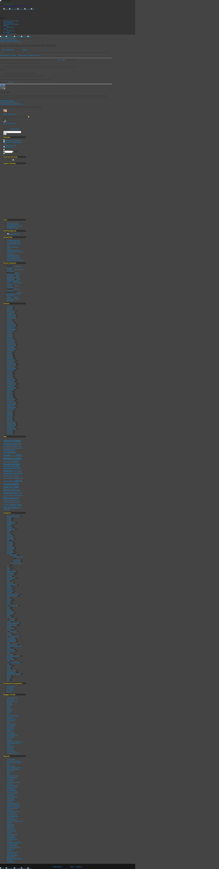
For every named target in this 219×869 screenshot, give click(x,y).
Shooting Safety (11, 639)
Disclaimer (6, 32)
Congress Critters (9, 450)
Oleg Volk (9, 740)
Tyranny (12, 504)
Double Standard (11, 464)
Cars (8, 532)
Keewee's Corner (11, 724)
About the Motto (8, 22)
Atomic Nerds (11, 766)
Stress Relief (10, 649)
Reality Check (10, 824)
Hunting (9, 589)
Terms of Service (11, 34)
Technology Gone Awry (13, 656)
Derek (8, 712)
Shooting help (11, 638)
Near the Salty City (12, 735)
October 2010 (11, 406)
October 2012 (11, 367)
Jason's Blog (10, 795)
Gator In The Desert (12, 785)
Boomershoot (7, 448)
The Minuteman (8, 4)
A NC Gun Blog (11, 759)
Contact (5, 29)
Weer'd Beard (11, 857)
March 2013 (10, 358)
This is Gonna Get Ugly (13, 242)
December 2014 (11, 324)
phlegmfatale (11, 279)
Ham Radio (10, 583)
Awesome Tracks (10, 443)
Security (6, 500)
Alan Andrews (11, 686)
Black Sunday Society (13, 769)
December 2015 (11, 315)
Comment (13, 55)
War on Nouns (10, 507)
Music (8, 609)
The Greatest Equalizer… (14, 240)
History (9, 586)
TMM (3, 49)
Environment (10, 548)
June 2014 (9, 334)
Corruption (7, 461)
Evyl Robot (10, 780)
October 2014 (11, 328)
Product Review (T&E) (13, 623)
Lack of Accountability (12, 482)
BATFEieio (9, 524)
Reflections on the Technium (15, 741)
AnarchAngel (10, 699)
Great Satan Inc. (11, 719)
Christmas (10, 535)
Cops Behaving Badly (12, 456)
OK (5, 134)
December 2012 (11, 363)
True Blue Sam (11, 849)
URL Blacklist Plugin (12, 228)
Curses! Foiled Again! (13, 775)
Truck (8, 661)
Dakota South (10, 779)
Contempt (13, 455)
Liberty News (10, 728)
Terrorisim (10, 657)
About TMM (10, 27)
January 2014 (10, 342)
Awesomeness (11, 522)
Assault (9, 519)
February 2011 (11, 399)
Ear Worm (9, 542)
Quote (20, 495)
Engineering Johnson (13, 715)
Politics (9, 617)
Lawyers (9, 599)
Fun (8, 566)
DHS (8, 540)
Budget (9, 531)
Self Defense (10, 628)
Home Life (10, 587)
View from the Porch (12, 852)
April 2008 (10, 433)
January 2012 (10, 381)
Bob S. (8, 772)
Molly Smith (10, 732)
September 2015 (11, 318)
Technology (10, 654)
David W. (9, 711)
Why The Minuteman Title (10, 21)
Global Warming (11, 571)
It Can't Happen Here (13, 224)
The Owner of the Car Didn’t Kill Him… (11, 41)
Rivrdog (9, 745)
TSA (8, 664)
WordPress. (79, 866)
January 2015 (10, 323)
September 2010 (11, 407)
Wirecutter (10, 860)
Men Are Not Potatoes (13, 811)
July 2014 (9, 332)
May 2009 (9, 419)
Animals (9, 518)
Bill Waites (10, 704)
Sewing (9, 630)
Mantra (72, 866)
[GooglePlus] (13, 9)
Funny (8, 568)
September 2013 (11, 349)
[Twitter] (6, 9)
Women (9, 677)
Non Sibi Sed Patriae (13, 816)
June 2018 (9, 306)
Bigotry (9, 526)
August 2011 (10, 389)
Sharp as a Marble (12, 834)
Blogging (9, 527)
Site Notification (11, 641)
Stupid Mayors (11, 651)
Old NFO (9, 269)
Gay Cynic (9, 717)
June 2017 (9, 308)
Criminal (14, 461)
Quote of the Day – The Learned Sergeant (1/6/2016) (15, 259)
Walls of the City (11, 853)
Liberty (9, 600)
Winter (9, 675)
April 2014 (10, 337)
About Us (6, 25)
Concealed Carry (18, 557)
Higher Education (12, 584)
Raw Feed (18, 140)
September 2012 (11, 368)
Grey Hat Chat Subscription (11, 24)
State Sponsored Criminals (14, 226)
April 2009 (10, 420)
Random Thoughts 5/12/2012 (9, 40)
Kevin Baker (10, 727)
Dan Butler (10, 709)
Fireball (14, 471)
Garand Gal (10, 784)
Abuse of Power (12, 440)
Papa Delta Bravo (12, 819)
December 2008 (11, 423)
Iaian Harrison (11, 720)
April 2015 (10, 321)
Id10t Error (10, 591)
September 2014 (11, 329)
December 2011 (11, 383)
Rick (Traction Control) (13, 743)
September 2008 (11, 428)
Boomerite (19, 446)
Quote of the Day (12, 625)
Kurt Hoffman (11, 800)
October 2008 (11, 427)
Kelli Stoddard (11, 725)
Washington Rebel (12, 855)
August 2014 (10, 331)
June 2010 (9, 412)
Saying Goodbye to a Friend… (13, 273)
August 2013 (10, 350)
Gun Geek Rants (11, 790)
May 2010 (9, 414)
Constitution (10, 539)
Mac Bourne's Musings (13, 805)
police (16, 492)
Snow (8, 643)
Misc (8, 607)
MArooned (10, 810)
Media (8, 604)
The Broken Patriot (12, 844)
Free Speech (10, 552)
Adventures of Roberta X (14, 761)
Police (8, 615)
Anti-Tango (10, 688)
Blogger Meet (14, 605)
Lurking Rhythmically (13, 803)
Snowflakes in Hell (12, 839)
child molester (17, 448)
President (12, 495)
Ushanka (9, 850)
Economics (10, 544)
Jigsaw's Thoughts (12, 797)
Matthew (9, 730)
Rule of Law (8, 497)
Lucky (8, 602)
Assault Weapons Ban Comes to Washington (13, 255)
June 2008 (9, 430)
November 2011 (11, 384)
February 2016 (11, 311)
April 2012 (10, 376)
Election (12, 618)
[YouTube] (27, 9)
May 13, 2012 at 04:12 (9, 123)
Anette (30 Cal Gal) (12, 701)
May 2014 (9, 336)
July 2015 (9, 319)
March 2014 (10, 339)
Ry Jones (9, 691)
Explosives (6, 468)
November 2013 (11, 345)
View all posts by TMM (7, 100)
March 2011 (10, 397)
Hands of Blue (13, 478)
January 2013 (10, 362)
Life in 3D (9, 801)
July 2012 (9, 371)
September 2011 (11, 388)
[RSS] (32, 9)
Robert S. (9, 832)
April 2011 (10, 396)
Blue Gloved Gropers (12, 444)
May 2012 (9, 375)
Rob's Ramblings (11, 831)
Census (9, 534)
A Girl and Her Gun (12, 698)
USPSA (9, 669)
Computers (10, 537)
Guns (8, 581)
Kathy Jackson (11, 798)
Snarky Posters (11, 837)
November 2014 (11, 326)
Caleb (8, 707)
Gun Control (17, 560)
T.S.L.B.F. (9, 840)
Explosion (16, 466)
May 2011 (9, 394)
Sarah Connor (11, 746)
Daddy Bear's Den (12, 777)
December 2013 (11, 344)
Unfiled (12, 38)
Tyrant (19, 504)
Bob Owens (10, 771)
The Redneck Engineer (13, 847)
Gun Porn (9, 579)
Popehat (9, 823)
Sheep (8, 633)
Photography (10, 612)
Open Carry (17, 561)
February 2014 (11, 341)
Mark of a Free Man (12, 808)
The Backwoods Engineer (14, 842)
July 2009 (9, 417)
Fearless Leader (15, 468)
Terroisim (5, 505)
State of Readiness (12, 644)
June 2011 (9, 393)
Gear (8, 570)
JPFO (8, 597)
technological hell (14, 502)
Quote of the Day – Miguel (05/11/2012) (29, 55)
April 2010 (10, 415)
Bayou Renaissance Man (14, 767)
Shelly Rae (10, 748)
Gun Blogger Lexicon (13, 223)
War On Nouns (11, 672)
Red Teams (10, 827)
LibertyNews (10, 276)
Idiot (12, 481)
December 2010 (11, 402)
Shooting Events (15, 636)
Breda (8, 774)
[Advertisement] (13, 191)
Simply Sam (10, 750)
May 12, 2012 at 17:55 (9, 114)
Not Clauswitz (11, 737)
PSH (16, 495)
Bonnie (9, 706)
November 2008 (11, 425)
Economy (11, 466)
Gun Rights (13, 555)
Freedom (19, 471)
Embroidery (13, 631)
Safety (16, 498)
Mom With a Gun (12, 813)
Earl (8, 714)
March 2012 (10, 378)
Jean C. (9, 722)
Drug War (6, 466)
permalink (11, 82)
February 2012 (11, 380)
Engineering (10, 547)
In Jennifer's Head (12, 793)
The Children (10, 659)
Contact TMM (10, 30)
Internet (9, 592)
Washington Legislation (13, 674)
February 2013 (11, 360)
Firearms (7, 470)
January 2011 (10, 401)
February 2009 (11, 422)
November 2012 (11, 365)
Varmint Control (11, 670)
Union (8, 667)
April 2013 (10, 357)
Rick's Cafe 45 (11, 829)
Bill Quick (9, 702)
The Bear (9, 285)
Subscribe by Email (10, 145)
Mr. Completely (11, 733)
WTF (8, 680)
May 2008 (9, 432)
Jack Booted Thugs (12, 596)
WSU (8, 678)
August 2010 (10, 409)
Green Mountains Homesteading (12, 787)
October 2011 (11, 386)
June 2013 (9, 354)
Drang (8, 282)
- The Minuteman (14, 129)
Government (10, 573)
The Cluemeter (11, 751)
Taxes (8, 652)
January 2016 (10, 313)
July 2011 (9, 391)
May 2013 (9, 355)
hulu (59, 60)
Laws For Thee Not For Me (11, 488)
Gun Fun (9, 576)
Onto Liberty (10, 818)
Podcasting (10, 613)
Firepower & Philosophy (13, 782)
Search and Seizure (15, 563)
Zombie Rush (10, 862)
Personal (9, 610)
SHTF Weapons (11, 836)
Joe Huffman (10, 690)
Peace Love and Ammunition (15, 821)
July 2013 (9, 352)
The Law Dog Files (12, 845)
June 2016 (9, 310)
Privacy (9, 622)
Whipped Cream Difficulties (15, 858)
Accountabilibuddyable (13, 516)
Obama (12, 620)
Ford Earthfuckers (15, 662)
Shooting (11, 500)
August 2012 (10, 370)
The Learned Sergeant (13, 753)
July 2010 (9, 410)
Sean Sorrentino (4, 55)
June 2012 (9, 373)
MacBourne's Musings (13, 806)
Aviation (9, 521)
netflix (63, 60)
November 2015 (11, 316)
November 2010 (11, 404)
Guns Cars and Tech (12, 792)
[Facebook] (20, 9)
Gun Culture (10, 574)
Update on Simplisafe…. (13, 250)
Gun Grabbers (11, 578)
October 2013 (11, 347)
